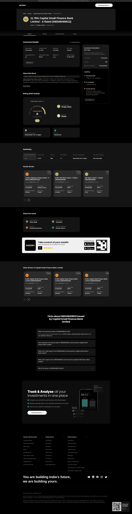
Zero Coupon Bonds (28, 443)
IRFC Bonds (49, 455)
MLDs (24, 449)
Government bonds (73, 452)
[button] (32, 437)
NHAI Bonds (49, 440)
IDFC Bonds (49, 449)
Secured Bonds (27, 452)
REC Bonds (48, 443)
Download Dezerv (103, 5)
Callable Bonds (27, 461)
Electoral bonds (72, 446)
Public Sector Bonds (28, 455)
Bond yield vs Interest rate (74, 470)
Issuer (75, 34)
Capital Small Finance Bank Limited (42, 13)
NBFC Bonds (26, 446)
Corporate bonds (72, 464)
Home (24, 13)
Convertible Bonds (28, 464)
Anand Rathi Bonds (50, 464)
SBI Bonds (48, 446)
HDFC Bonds (49, 452)
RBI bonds (70, 455)
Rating (45, 34)
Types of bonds (72, 449)
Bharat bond (71, 458)
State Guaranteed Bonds (29, 458)
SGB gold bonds (72, 443)
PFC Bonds (48, 458)
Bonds (29, 13)
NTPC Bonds (49, 461)
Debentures (71, 440)
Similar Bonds (59, 34)
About (30, 34)
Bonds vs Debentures (73, 461)
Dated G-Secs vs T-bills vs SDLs (76, 467)
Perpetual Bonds (27, 440)
